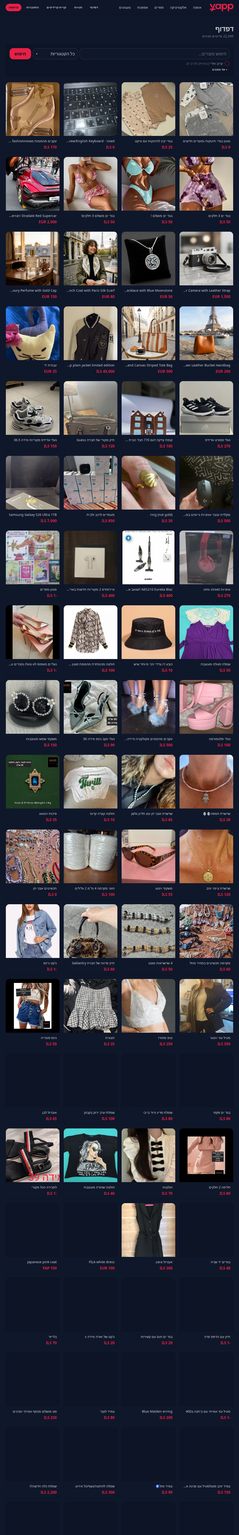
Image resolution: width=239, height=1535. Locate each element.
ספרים (159, 7)
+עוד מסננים (219, 69)
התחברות (32, 7)
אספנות (142, 7)
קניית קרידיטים (56, 7)
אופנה (197, 7)
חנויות (78, 7)
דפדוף (94, 7)
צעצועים (125, 7)
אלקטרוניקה (178, 7)
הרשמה (13, 7)
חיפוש (20, 54)
